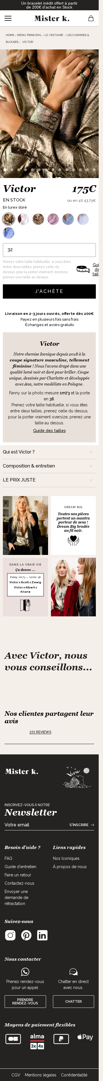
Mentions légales (40, 1075)
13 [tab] (87, 169)
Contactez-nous (19, 883)
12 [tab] (80, 169)
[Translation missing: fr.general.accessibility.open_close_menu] (8, 18)
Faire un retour (18, 875)
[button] (15, 732)
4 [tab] (25, 169)
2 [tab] (11, 169)
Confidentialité (74, 1075)
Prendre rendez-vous (25, 1001)
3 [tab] (18, 169)
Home (10, 35)
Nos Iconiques (66, 858)
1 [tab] (4, 169)
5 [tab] (32, 169)
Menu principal (29, 35)
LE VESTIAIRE (54, 35)
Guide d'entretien (20, 866)
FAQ (8, 858)
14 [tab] (94, 169)
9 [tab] (59, 169)
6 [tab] (39, 169)
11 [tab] (73, 169)
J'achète (49, 291)
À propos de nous (70, 866)
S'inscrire (79, 825)
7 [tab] (46, 169)
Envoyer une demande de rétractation (16, 897)
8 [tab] (53, 169)
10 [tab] (66, 169)
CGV (15, 1075)
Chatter (73, 1002)
